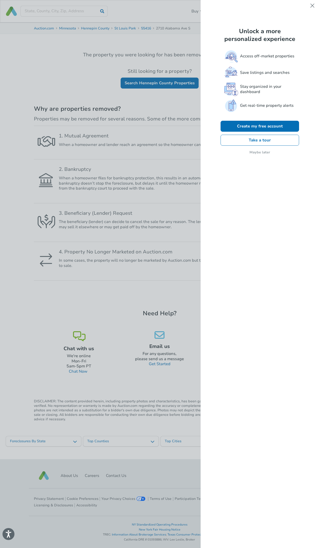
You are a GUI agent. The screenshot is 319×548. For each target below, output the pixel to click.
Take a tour (260, 140)
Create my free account (260, 126)
